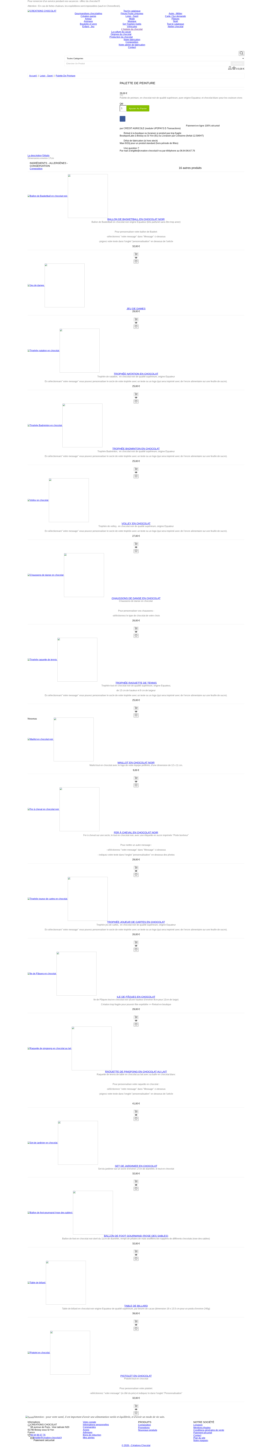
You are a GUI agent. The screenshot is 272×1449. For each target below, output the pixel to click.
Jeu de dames (136, 308)
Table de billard (136, 1305)
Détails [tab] (45, 155)
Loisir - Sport (132, 16)
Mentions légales (202, 1427)
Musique (132, 21)
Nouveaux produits (147, 1430)
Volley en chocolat (136, 523)
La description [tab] (35, 155)
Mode (132, 19)
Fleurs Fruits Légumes (132, 13)
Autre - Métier (175, 13)
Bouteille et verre (88, 24)
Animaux (88, 21)
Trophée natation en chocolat (136, 373)
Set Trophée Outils (132, 24)
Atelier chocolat (175, 26)
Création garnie (88, 16)
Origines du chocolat (121, 34)
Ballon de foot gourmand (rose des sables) (136, 1235)
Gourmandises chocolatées (88, 13)
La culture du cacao (121, 32)
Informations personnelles (96, 1424)
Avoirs (86, 1430)
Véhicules (132, 26)
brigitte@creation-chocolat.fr (48, 1437)
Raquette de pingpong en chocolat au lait (136, 1071)
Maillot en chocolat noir (136, 762)
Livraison (198, 1425)
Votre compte (89, 1422)
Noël (175, 21)
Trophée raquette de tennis (136, 682)
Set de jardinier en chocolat (136, 1166)
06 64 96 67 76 (37, 1435)
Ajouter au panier (138, 108)
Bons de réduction (92, 1435)
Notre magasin (200, 1440)
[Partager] (122, 119)
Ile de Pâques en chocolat (136, 996)
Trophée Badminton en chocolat (136, 448)
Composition (36, 168)
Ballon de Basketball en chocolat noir (136, 219)
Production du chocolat (121, 37)
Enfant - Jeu (88, 26)
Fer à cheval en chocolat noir (136, 832)
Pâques (175, 19)
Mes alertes (88, 1437)
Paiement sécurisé (202, 1432)
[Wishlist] (136, 261)
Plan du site (199, 1438)
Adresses (87, 1432)
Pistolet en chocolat (136, 1375)
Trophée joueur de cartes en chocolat (136, 922)
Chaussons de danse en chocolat (136, 598)
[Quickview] (136, 258)
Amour (88, 19)
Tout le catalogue (175, 24)
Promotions (144, 1427)
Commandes (89, 1427)
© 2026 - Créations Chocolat (136, 1445)
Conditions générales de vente (208, 1430)
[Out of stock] (136, 254)
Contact (197, 1435)
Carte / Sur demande (175, 16)
